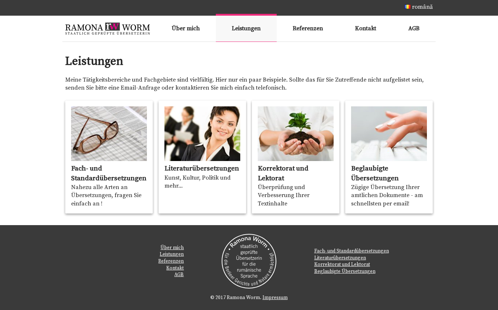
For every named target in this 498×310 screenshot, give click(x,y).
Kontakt (365, 28)
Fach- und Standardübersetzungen (351, 251)
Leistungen (246, 28)
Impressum (275, 298)
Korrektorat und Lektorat (342, 264)
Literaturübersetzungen (340, 258)
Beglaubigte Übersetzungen (345, 271)
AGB (414, 28)
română (422, 7)
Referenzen (308, 28)
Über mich (186, 28)
